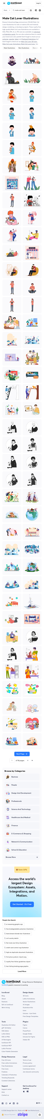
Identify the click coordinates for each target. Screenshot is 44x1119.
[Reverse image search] (30, 10)
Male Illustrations (9, 48)
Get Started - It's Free (22, 904)
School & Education (19, 850)
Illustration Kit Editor (8, 1025)
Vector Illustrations (29, 1002)
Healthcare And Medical (20, 817)
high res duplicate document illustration (19, 952)
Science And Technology (21, 809)
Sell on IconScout (7, 1005)
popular (11, 39)
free (17, 22)
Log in (38, 3)
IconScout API (6, 1043)
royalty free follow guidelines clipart (18, 962)
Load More (22, 971)
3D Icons (25, 996)
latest (17, 39)
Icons (24, 1010)
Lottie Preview (6, 1048)
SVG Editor (5, 1031)
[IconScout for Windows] (28, 1092)
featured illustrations (29, 39)
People (14, 785)
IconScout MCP (7, 1045)
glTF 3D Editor (6, 1028)
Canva (25, 1028)
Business (14, 777)
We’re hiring (6, 1007)
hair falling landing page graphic (17, 966)
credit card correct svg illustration (17, 948)
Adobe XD (26, 1040)
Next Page (20, 754)
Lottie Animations (29, 999)
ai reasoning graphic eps (14, 924)
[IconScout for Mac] (24, 1092)
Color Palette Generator (10, 1051)
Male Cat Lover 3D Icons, (29, 41)
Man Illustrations (23, 48)
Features (4, 1002)
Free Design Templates (30, 1016)
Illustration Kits (28, 1007)
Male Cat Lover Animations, (11, 44)
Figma (25, 1025)
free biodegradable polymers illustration (19, 929)
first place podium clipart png (16, 957)
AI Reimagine (6, 1040)
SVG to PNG (6, 1037)
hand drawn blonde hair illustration (18, 934)
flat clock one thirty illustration (16, 943)
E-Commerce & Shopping (21, 834)
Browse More (11, 857)
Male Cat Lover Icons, (28, 44)
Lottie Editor (6, 1034)
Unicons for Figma (29, 1037)
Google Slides (27, 1034)
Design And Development (21, 793)
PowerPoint (26, 1031)
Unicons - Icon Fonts (29, 1013)
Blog (3, 996)
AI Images (26, 1005)
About (4, 999)
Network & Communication (21, 842)
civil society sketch (12, 938)
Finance (14, 825)
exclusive (5, 39)
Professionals (16, 801)
